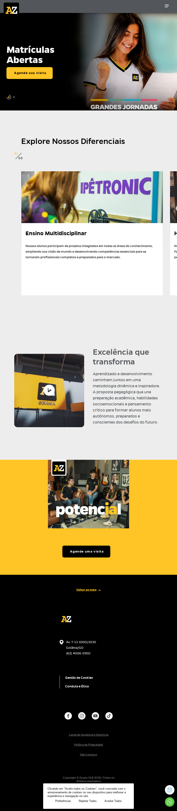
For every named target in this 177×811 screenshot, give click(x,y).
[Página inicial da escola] (66, 625)
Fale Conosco (88, 754)
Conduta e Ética (77, 686)
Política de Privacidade (88, 744)
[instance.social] (68, 716)
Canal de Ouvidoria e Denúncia (88, 735)
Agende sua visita (30, 73)
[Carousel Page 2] (14, 97)
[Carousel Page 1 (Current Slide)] (9, 97)
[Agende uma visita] (169, 790)
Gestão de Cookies (79, 678)
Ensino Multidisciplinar (56, 233)
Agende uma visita (87, 551)
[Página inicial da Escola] (25, 7)
